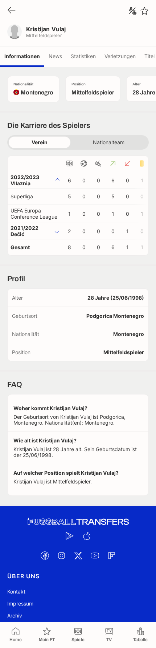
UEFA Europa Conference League (34, 213)
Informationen (22, 56)
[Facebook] (44, 555)
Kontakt (16, 591)
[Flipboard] (111, 555)
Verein (40, 142)
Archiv (14, 615)
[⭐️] (144, 11)
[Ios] (86, 535)
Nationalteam (108, 142)
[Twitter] (78, 555)
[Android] (69, 535)
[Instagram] (61, 555)
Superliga (22, 196)
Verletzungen (120, 56)
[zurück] (11, 11)
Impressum (20, 603)
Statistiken (83, 56)
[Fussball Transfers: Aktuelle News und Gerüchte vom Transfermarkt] (78, 522)
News (55, 56)
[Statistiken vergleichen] (132, 11)
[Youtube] (94, 555)
